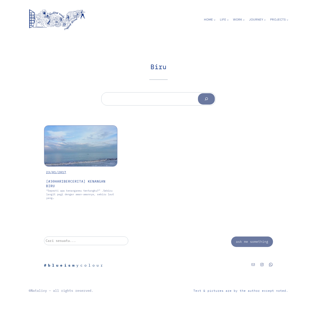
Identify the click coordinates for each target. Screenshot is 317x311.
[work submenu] (244, 20)
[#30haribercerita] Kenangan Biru (75, 183)
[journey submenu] (265, 20)
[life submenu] (228, 20)
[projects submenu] (287, 20)
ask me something (252, 241)
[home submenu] (215, 20)
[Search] (206, 99)
